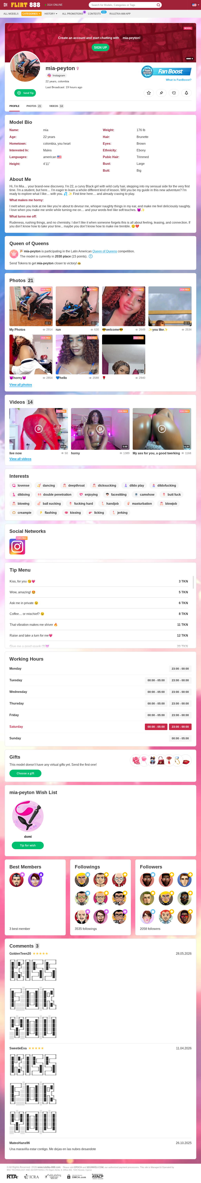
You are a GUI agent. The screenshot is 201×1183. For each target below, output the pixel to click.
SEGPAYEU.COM (95, 1167)
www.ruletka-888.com (48, 1167)
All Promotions (72, 13)
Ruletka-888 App (120, 13)
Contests (94, 13)
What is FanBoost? (179, 79)
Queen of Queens (104, 251)
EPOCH (78, 1167)
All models (11, 13)
